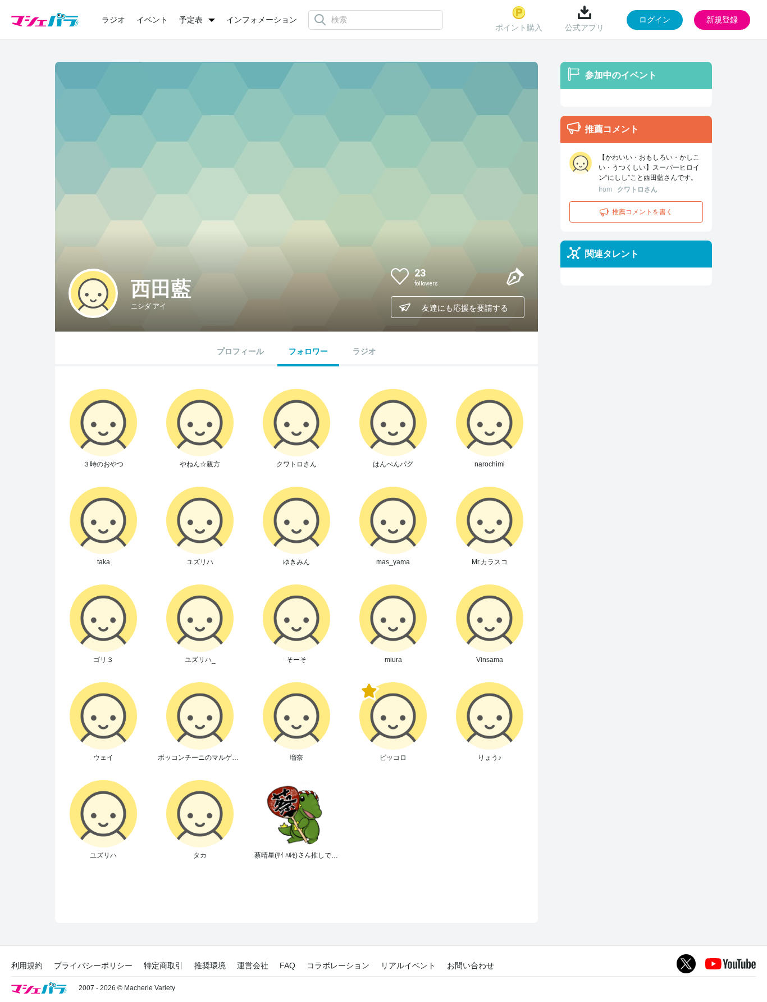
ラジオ (113, 19)
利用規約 (27, 965)
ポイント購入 (518, 27)
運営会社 (252, 965)
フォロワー (308, 351)
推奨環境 (210, 965)
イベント (152, 19)
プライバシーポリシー (93, 965)
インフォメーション (261, 19)
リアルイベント (408, 965)
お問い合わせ (470, 965)
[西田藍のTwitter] (488, 275)
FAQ (287, 965)
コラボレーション (338, 965)
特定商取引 (163, 965)
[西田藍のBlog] (515, 275)
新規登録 (722, 19)
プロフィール (240, 351)
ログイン (654, 19)
